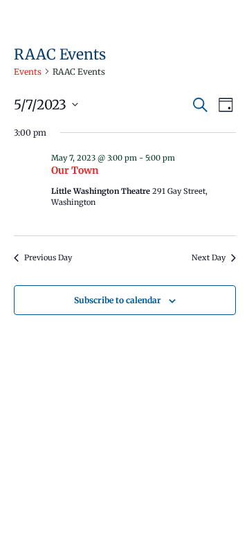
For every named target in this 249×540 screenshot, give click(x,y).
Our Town (75, 170)
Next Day (208, 257)
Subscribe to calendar (117, 300)
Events (28, 71)
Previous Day (48, 257)
